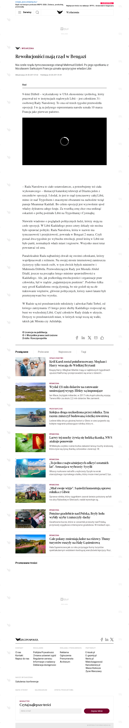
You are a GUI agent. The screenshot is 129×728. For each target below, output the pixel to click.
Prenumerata (66, 658)
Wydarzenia (72, 12)
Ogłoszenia (65, 655)
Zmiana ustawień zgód (44, 655)
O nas (18, 652)
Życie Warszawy (94, 671)
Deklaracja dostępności (44, 665)
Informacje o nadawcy (44, 662)
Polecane (43, 351)
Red (24, 85)
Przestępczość (56, 409)
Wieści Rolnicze (93, 668)
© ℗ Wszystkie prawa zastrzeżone (39, 335)
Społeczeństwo (56, 358)
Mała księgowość (94, 662)
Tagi (83, 351)
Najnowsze (65, 351)
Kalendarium (41, 690)
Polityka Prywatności (43, 652)
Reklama (64, 652)
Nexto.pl (90, 658)
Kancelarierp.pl (93, 665)
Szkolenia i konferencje (27, 681)
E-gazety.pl (91, 655)
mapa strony (21, 690)
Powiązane (21, 351)
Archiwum (65, 662)
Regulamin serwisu (42, 658)
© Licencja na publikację (35, 332)
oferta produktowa (63, 690)
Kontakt (19, 655)
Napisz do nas (22, 658)
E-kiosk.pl (90, 652)
